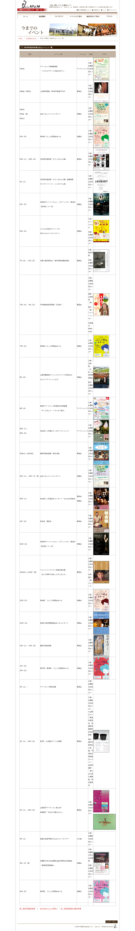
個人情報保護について (84, 10)
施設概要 (42, 16)
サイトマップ (112, 10)
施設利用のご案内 (92, 16)
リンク (104, 10)
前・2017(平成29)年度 (27, 908)
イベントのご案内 (75, 16)
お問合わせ (96, 10)
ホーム (25, 16)
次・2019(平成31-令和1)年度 (71, 908)
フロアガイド (59, 16)
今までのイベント (31, 38)
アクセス (109, 16)
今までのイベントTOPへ (48, 908)
